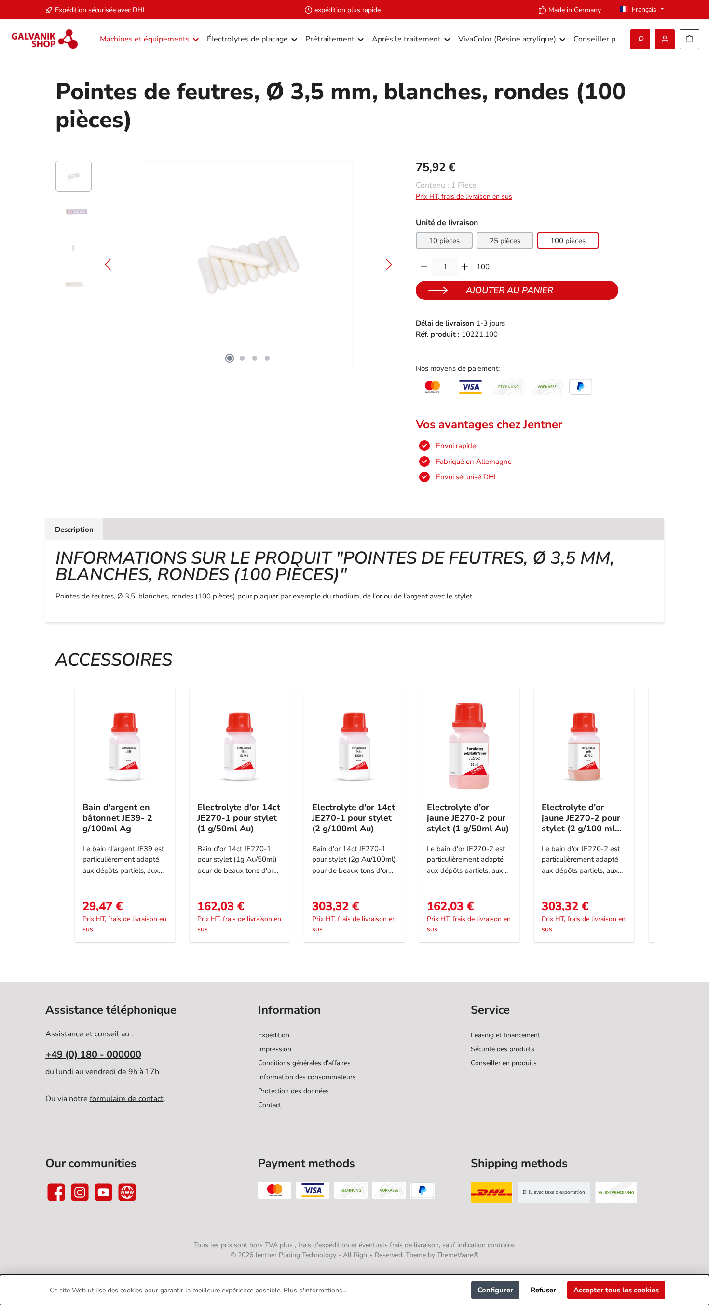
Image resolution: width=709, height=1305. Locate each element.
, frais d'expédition (322, 1245)
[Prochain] (389, 264)
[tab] (74, 529)
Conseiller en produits (504, 1063)
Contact (269, 1105)
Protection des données (293, 1091)
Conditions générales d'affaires (304, 1063)
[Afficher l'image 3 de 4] (254, 358)
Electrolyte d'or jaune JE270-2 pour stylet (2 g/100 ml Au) (581, 818)
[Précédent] (108, 264)
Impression (274, 1049)
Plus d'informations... (315, 1290)
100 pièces (568, 240)
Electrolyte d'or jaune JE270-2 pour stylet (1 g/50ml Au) (468, 818)
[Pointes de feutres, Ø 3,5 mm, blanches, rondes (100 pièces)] (248, 264)
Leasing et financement (505, 1035)
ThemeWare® (457, 1255)
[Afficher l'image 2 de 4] (242, 358)
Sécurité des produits (502, 1049)
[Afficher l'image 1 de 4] (229, 358)
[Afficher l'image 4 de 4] (267, 358)
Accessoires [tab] (113, 660)
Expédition (273, 1035)
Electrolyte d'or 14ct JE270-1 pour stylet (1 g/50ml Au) (238, 818)
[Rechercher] (640, 39)
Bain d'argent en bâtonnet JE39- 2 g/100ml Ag (117, 818)
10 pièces (444, 240)
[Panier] (689, 39)
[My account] (665, 39)
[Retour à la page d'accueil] (45, 39)
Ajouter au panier (509, 290)
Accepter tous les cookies (616, 1290)
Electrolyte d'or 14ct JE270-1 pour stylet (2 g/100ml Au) (353, 818)
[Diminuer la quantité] (424, 266)
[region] (226, 264)
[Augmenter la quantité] (464, 266)
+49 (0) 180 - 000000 (93, 1054)
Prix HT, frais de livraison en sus (464, 196)
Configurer (495, 1290)
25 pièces (505, 240)
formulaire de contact (127, 1098)
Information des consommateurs (307, 1077)
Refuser (543, 1290)
